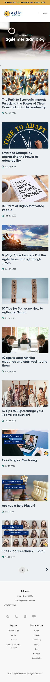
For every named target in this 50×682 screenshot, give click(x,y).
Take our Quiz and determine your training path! (25, 2)
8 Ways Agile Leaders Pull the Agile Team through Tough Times (24, 259)
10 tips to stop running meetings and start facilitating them (24, 361)
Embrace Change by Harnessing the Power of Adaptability (20, 156)
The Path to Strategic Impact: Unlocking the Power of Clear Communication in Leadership (24, 103)
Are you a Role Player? (18, 505)
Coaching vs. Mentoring (19, 460)
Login (45, 14)
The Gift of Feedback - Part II (23, 551)
